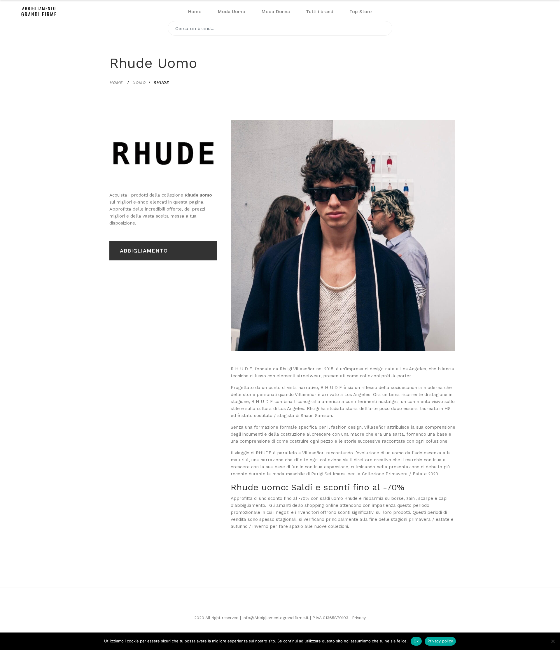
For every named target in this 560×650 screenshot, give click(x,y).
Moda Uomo (231, 11)
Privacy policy (440, 641)
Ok (416, 641)
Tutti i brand (319, 11)
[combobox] (280, 28)
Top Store (360, 11)
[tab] (163, 153)
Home (195, 11)
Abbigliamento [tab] (144, 251)
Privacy (359, 617)
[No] (553, 641)
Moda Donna (275, 11)
